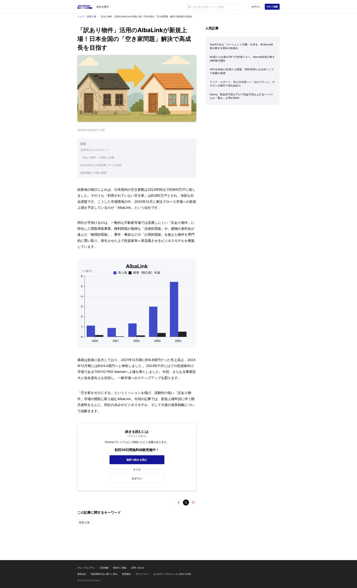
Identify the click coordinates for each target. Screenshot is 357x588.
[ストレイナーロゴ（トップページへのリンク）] (86, 6)
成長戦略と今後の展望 (93, 172)
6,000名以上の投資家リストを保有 (101, 165)
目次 (83, 144)
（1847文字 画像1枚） (137, 436)
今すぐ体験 (272, 6)
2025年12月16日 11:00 (91, 130)
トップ (80, 16)
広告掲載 (104, 567)
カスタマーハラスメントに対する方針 (172, 574)
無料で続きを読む (136, 459)
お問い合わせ (137, 567)
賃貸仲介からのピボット (94, 149)
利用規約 (126, 574)
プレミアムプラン (86, 567)
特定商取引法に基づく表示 (104, 574)
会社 (102, 6)
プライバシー (142, 574)
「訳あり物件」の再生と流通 (97, 157)
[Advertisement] (242, 137)
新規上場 (91, 16)
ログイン (255, 6)
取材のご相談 (119, 567)
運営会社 (81, 574)
